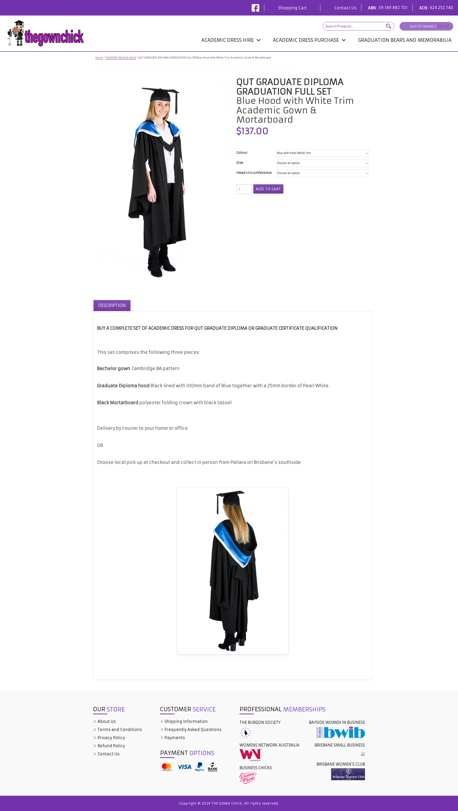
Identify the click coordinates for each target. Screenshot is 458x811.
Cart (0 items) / (429, 26)
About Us (106, 721)
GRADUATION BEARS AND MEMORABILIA (405, 40)
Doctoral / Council (220, 50)
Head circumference (254, 172)
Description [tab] (112, 305)
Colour (242, 152)
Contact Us (345, 7)
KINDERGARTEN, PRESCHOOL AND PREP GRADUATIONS (309, 53)
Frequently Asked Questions (192, 729)
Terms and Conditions (119, 729)
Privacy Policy (111, 737)
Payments (174, 737)
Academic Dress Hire (227, 40)
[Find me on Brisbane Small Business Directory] (363, 753)
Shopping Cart (292, 7)
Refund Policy (111, 745)
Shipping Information (186, 721)
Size (239, 162)
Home (99, 57)
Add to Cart (268, 189)
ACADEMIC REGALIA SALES (120, 57)
